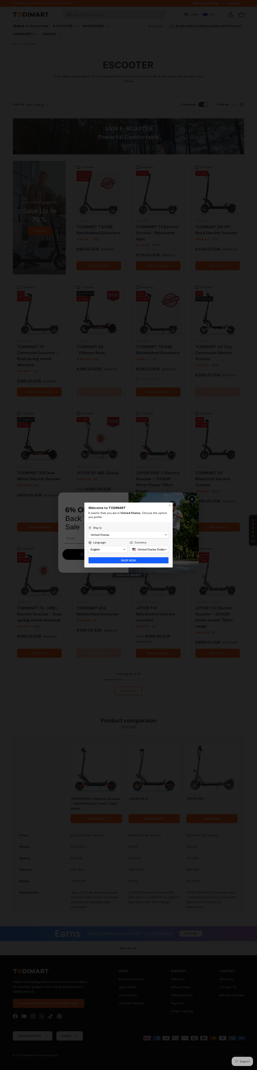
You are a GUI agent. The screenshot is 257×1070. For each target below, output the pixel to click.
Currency (140, 542)
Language (99, 542)
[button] (128, 534)
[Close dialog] (169, 505)
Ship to (97, 528)
